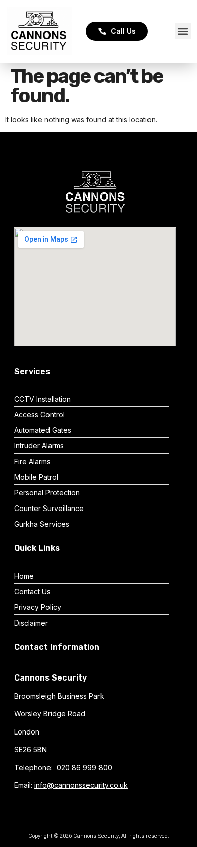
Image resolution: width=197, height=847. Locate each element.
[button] (183, 31)
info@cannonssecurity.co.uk (81, 785)
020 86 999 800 (84, 767)
